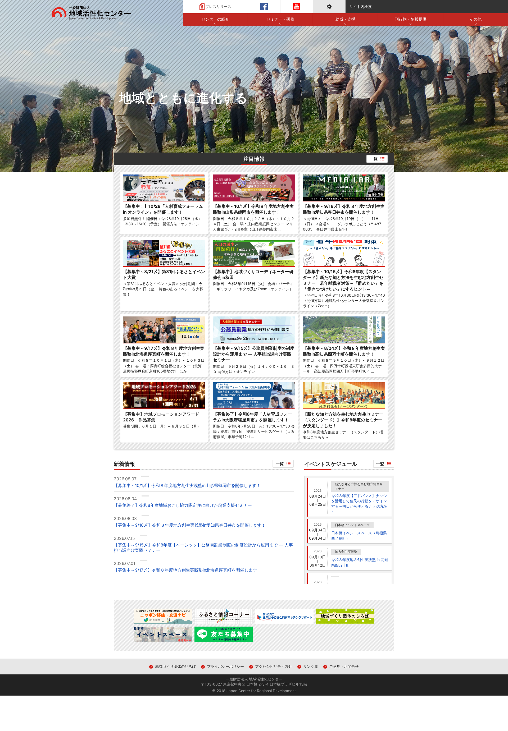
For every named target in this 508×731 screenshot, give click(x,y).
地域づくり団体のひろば (175, 666)
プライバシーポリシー (225, 666)
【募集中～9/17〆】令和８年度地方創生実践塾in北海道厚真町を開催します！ (187, 570)
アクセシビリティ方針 (273, 666)
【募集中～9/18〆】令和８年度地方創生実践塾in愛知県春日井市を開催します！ (190, 525)
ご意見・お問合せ (344, 666)
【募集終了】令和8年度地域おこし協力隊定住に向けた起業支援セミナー (183, 505)
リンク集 (310, 666)
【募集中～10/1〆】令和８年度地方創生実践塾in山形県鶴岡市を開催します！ (187, 485)
